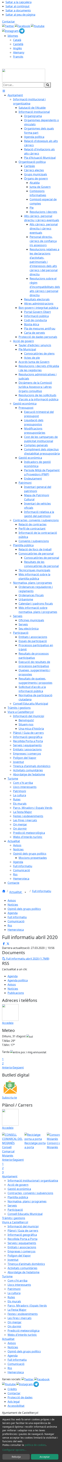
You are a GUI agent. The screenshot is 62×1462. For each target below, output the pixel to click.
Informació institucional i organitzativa (33, 1180)
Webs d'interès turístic (22, 1335)
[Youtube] (37, 26)
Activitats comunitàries (22, 1268)
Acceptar (45, 1456)
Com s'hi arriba (17, 1280)
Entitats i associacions (22, 1247)
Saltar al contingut (17, 6)
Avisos (12, 900)
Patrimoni (14, 1289)
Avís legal (14, 1401)
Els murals (14, 1301)
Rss (10, 925)
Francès (18, 57)
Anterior (7, 1067)
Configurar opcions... (14, 1449)
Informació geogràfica (22, 1235)
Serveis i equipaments (22, 1243)
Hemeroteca (16, 930)
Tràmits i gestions (13, 1218)
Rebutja (16, 1456)
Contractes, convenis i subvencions (30, 1193)
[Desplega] (25, 892)
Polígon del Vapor (19, 1255)
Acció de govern (18, 1185)
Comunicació (16, 921)
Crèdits (12, 1389)
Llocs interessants (19, 1285)
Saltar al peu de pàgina (20, 14)
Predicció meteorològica (23, 1330)
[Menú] (4, 91)
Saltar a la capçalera (19, 2)
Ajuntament (9, 1176)
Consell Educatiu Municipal (25, 1214)
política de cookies (35, 1445)
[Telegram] (22, 30)
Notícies (13, 905)
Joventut (13, 1260)
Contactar (8, 21)
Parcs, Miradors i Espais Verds (27, 1305)
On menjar (15, 1322)
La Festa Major (17, 1310)
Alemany (18, 52)
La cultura (14, 1293)
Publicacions (16, 993)
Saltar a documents (18, 10)
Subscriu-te (9, 1097)
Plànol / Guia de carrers (23, 1230)
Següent (18, 1067)
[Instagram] (10, 30)
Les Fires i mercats (20, 1318)
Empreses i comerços (21, 1251)
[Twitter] (8, 26)
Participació (15, 1210)
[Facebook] (23, 26)
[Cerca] (48, 85)
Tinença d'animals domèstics (26, 1264)
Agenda (13, 913)
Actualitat (15, 892)
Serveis (12, 1205)
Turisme (7, 1276)
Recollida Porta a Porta (22, 1239)
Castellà (18, 44)
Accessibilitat (16, 1406)
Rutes (11, 1297)
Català (17, 40)
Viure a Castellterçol (15, 1222)
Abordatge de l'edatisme (23, 1272)
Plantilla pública (18, 1197)
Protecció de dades (20, 1397)
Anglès (17, 48)
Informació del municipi (23, 1226)
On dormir (14, 1326)
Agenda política (18, 980)
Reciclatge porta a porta (35, 1145)
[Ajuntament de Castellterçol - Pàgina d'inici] (23, 75)
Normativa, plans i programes (27, 1201)
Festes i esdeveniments (23, 1314)
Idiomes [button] (13, 36)
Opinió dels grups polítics (24, 909)
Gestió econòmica (19, 1189)
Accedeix (7, 1023)
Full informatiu (41, 891)
